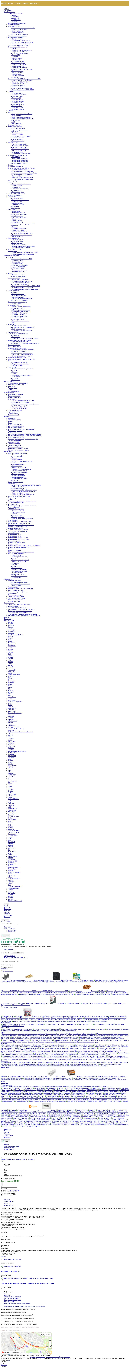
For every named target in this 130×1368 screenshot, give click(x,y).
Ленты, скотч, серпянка (15, 126)
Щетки (10, 549)
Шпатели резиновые (14, 544)
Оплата (6, 912)
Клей (9, 112)
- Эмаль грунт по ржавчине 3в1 (20, 311)
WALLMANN (12, 813)
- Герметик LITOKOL (17, 260)
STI (9, 778)
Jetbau (9, 693)
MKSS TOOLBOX (13, 727)
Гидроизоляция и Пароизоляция (17, 47)
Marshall (10, 722)
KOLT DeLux (12, 708)
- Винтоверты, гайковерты (19, 556)
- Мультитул (15, 563)
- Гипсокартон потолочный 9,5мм (21, 88)
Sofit (9, 772)
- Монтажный (15, 120)
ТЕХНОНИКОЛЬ (13, 888)
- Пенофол (14, 227)
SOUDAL (11, 773)
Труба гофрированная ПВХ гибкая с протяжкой (22, 614)
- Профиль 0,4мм (16, 176)
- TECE (13, 15)
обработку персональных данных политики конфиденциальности (50, 1357)
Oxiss (9, 737)
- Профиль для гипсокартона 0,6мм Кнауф (24, 173)
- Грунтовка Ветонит (17, 104)
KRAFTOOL (12, 711)
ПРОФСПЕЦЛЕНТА (14, 872)
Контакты (7, 917)
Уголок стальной (13, 413)
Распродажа (7, 619)
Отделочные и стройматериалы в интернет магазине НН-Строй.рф (24, 1306)
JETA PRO (11, 692)
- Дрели (13, 558)
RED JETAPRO (12, 752)
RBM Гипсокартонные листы (17, 751)
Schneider (10, 764)
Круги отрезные (13, 504)
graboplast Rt (11, 670)
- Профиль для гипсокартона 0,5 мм (22, 171)
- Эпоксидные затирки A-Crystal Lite (22, 287)
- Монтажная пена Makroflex (19, 145)
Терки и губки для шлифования (17, 531)
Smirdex (10, 770)
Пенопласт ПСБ (13, 861)
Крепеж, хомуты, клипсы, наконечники (20, 611)
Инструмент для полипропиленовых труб (20, 588)
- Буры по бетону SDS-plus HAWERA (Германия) (26, 485)
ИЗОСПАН (11, 842)
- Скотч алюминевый (17, 138)
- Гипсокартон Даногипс (18, 87)
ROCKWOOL (12, 756)
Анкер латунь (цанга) (14, 419)
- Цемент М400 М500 (17, 204)
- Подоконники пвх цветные (20, 364)
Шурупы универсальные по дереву (18, 450)
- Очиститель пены (17, 152)
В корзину (4, 1188)
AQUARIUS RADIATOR (15, 635)
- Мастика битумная (17, 71)
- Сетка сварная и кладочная (19, 188)
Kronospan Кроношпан (14, 713)
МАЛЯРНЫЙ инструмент (16, 509)
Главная (6, 1144)
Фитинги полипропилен (15, 599)
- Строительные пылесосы (19, 472)
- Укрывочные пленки (18, 475)
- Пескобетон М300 (17, 198)
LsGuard (10, 717)
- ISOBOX (14, 48)
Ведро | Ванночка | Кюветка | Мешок (19, 496)
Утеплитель (11, 209)
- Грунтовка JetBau (17, 93)
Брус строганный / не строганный (18, 383)
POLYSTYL (11, 741)
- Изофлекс (14, 56)
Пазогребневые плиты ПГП (16, 166)
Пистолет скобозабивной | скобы (18, 526)
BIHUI (10, 641)
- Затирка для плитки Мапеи (19, 284)
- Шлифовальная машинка (19, 576)
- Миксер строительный (18, 467)
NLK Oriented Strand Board (16, 729)
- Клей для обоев (16, 115)
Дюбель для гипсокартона (16, 426)
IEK (9, 689)
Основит (10, 628)
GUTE (10, 673)
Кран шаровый (12, 593)
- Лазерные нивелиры (17, 464)
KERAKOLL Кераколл (14, 701)
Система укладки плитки (15, 528)
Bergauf (10, 638)
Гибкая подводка (13, 587)
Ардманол (11, 625)
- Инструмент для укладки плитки (21, 461)
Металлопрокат (9, 392)
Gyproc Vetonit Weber (14, 674)
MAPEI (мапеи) (12, 721)
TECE (9, 787)
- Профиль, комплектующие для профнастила (25, 404)
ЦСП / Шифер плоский (15, 249)
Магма (10, 854)
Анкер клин (11, 418)
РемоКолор (11, 875)
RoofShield (11, 757)
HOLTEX (11, 679)
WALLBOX (11, 811)
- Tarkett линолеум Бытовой (19, 325)
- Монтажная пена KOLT (18, 144)
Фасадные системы (13, 238)
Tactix (9, 784)
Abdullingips (11, 631)
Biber (9, 639)
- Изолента (14, 131)
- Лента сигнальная (17, 134)
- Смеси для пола (16, 201)
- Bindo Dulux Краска (17, 318)
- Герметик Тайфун (17, 262)
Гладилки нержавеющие (15, 498)
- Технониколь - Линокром (19, 158)
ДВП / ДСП (11, 386)
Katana (10, 698)
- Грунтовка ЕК (16, 98)
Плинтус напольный (14, 345)
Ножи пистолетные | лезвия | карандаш (19, 521)
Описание (7, 1199)
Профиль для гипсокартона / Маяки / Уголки (21, 168)
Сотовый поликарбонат (15, 195)
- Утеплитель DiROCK (18, 212)
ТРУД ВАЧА (11, 893)
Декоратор (11, 829)
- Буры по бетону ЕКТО (18, 486)
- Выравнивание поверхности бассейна (23, 28)
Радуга (10, 874)
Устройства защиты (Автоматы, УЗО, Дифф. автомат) (24, 615)
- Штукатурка (15, 208)
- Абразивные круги (17, 455)
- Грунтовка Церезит (17, 101)
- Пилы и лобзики (16, 568)
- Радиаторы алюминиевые (19, 582)
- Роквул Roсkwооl (16, 220)
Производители (9, 620)
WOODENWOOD (13, 816)
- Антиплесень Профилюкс (19, 300)
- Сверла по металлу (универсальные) (22, 494)
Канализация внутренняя (15, 590)
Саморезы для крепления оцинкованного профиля (23, 439)
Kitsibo (10, 703)
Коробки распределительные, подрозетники (21, 609)
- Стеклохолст (15, 337)
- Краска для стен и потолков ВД (21, 306)
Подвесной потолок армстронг (17, 348)
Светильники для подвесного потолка (19, 612)
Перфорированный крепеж (16, 437)
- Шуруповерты (16, 577)
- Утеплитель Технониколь (19, 214)
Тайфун (10, 883)
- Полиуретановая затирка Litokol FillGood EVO (25, 286)
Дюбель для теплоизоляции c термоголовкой (21, 429)
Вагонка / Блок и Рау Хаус (16, 384)
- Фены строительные (17, 574)
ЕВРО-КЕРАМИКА (14, 830)
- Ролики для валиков (17, 517)
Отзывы (7, 1203)
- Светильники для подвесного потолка (23, 354)
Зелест (10, 837)
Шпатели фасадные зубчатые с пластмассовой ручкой (24, 545)
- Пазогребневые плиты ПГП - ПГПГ (22, 90)
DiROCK (10, 652)
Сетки (9, 182)
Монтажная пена (13, 142)
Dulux (9, 660)
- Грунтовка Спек (16, 106)
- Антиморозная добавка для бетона (22, 369)
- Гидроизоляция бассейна (19, 29)
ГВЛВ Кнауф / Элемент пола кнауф (18, 45)
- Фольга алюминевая (17, 230)
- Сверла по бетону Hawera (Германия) (23, 491)
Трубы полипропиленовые (16, 596)
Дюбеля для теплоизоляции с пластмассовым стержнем (24, 435)
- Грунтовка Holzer (17, 99)
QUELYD (11, 748)
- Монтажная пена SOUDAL (20, 149)
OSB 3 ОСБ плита (13, 391)
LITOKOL (11, 716)
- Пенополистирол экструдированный (22, 224)
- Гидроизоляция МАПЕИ (19, 51)
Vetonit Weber (12, 810)
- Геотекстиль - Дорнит (18, 63)
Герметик (10, 257)
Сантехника (7, 579)
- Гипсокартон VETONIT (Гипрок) (21, 80)
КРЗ (9, 850)
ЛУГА (9, 853)
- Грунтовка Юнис (16, 102)
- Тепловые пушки (16, 572)
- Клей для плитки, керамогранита (21, 117)
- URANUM (15, 16)
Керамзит (10, 110)
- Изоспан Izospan (16, 58)
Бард (9, 824)
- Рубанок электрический (19, 569)
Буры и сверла (12, 483)
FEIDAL (10, 668)
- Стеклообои (15, 335)
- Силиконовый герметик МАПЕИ (21, 259)
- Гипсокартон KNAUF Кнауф (20, 82)
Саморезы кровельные (14, 440)
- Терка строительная (17, 474)
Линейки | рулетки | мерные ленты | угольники (22, 506)
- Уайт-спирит (15, 380)
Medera (10, 724)
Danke (9, 647)
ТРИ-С (10, 891)
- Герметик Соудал (16, 263)
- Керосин (14, 372)
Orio (9, 733)
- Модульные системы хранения (21, 469)
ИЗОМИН (11, 840)
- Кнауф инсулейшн (17, 216)
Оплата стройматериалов (11, 1298)
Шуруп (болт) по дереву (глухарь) (18, 448)
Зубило (10, 499)
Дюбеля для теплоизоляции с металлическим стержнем (24, 434)
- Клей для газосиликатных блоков (21, 114)
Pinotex (10, 740)
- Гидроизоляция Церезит (19, 67)
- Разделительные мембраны (19, 53)
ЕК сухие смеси (12, 835)
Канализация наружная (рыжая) (17, 592)
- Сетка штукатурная (17, 192)
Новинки (7, 617)
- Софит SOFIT (15, 55)
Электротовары (9, 603)
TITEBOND (11, 795)
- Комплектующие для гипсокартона (22, 177)
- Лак (12, 322)
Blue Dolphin (11, 643)
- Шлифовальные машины (19, 478)
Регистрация (11, 931)
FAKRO (10, 666)
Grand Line (11, 671)
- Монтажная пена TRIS (18, 150)
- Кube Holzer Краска (17, 319)
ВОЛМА (10, 827)
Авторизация (12, 930)
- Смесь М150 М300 (17, 203)
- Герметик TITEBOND (18, 267)
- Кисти (13, 462)
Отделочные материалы (11, 255)
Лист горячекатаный (14, 396)
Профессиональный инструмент (17, 453)
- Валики (14, 458)
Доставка (7, 913)
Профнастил (11, 399)
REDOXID (11, 754)
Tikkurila (10, 792)
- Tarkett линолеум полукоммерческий (22, 327)
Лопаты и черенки (13, 507)
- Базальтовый (15, 211)
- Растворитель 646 (17, 376)
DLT (9, 654)
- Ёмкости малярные (17, 510)
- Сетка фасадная (16, 190)
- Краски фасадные (17, 239)
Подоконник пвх (13, 361)
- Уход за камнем (16, 303)
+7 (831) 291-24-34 (13, 1190)
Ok (9, 1360)
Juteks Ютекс (12, 697)
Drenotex (10, 658)
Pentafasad (11, 738)
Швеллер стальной (13, 415)
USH (9, 807)
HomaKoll (11, 682)
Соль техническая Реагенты (16, 193)
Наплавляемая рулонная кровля (17, 155)
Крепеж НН (11, 848)
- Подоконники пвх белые (19, 362)
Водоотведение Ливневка (15, 37)
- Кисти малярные (16, 515)
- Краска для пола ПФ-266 (19, 316)
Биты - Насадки (12, 520)
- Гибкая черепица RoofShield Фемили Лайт (24, 252)
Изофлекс (11, 843)
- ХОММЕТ (14, 21)
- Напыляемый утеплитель (19, 231)
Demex (10, 650)
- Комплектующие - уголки (19, 341)
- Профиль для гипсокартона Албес (22, 174)
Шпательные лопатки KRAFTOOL (18, 547)
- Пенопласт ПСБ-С (17, 222)
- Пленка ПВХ (15, 59)
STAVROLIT (12, 775)
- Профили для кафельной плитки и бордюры (25, 343)
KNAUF (10, 706)
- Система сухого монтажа (19, 169)
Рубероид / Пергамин (14, 181)
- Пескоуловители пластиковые (20, 40)
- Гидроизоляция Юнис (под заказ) (21, 69)
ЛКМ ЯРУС (11, 851)
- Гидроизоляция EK (17, 66)
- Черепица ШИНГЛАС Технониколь (22, 254)
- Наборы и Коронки (17, 488)
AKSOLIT (11, 633)
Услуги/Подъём (9, 915)
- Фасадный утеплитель (18, 217)
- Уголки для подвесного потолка (21, 356)
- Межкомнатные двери (18, 275)
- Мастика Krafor (16, 74)
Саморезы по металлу (14, 445)
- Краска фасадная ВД (17, 308)
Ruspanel (10, 760)
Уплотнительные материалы (16, 598)
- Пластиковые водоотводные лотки (22, 42)
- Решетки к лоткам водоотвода (20, 44)
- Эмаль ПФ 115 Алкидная (19, 313)
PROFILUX (11, 746)
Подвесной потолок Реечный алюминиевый (21, 359)
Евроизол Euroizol (13, 832)
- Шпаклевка (15, 206)
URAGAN (11, 803)
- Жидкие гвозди (16, 123)
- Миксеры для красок (18, 512)
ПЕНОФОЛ (11, 864)
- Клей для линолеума (17, 329)
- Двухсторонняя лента (18, 128)
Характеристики (9, 1201)
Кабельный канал (13, 606)
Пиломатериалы (9, 381)
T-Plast (10, 783)
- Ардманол (14, 77)
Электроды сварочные (14, 550)
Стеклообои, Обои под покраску (18, 333)
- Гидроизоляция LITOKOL (19, 64)
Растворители (12, 367)
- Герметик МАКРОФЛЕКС (19, 265)
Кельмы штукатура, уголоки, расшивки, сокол (22, 501)
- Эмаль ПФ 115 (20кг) (18, 314)
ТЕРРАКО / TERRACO (15, 886)
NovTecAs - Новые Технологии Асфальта (20, 732)
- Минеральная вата (17, 236)
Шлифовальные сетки (14, 536)
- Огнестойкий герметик (18, 268)
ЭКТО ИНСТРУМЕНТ (15, 901)
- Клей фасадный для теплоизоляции (22, 118)
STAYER (10, 776)
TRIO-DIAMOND (13, 799)
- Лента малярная (16, 133)
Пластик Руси (12, 869)
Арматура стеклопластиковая (16, 23)
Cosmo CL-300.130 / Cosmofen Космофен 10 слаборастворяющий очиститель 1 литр (27, 1283)
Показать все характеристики (13, 1175)
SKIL (9, 768)
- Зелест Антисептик (17, 294)
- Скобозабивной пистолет (19, 571)
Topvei (10, 797)
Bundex (10, 644)
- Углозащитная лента (17, 141)
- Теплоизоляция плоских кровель (21, 235)
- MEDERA (14, 292)
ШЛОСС (10, 899)
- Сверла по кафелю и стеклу (20, 493)
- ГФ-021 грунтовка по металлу (20, 310)
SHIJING (10, 767)
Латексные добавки (14, 125)
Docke (9, 655)
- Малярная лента (16, 466)
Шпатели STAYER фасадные (16, 542)
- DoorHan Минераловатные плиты (22, 233)
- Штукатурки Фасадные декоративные (23, 246)
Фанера (10, 389)
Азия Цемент (12, 819)
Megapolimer (11, 725)
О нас (6, 905)
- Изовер (13, 219)
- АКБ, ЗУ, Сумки (16, 555)
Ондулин (10, 165)
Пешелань (11, 866)
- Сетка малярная (16, 185)
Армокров (11, 823)
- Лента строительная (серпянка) (21, 136)
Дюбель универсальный (15, 431)
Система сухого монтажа (15, 13)
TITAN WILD (12, 794)
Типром (10, 889)
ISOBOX (10, 690)
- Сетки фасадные (16, 243)
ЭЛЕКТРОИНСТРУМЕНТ (16, 553)
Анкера (10, 421)
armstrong (10, 636)
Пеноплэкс (11, 862)
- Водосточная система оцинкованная (22, 400)
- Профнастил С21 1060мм (19, 407)
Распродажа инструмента (15, 482)
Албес (9, 821)
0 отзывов (6, 1165)
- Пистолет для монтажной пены (21, 153)
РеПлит (10, 877)
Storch (9, 780)
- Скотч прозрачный (17, 139)
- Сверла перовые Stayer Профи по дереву (24, 490)
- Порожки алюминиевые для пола (21, 330)
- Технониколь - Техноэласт (19, 161)
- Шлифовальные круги (18, 477)
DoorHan (10, 657)
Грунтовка (11, 91)
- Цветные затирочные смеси (20, 34)
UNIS (9, 802)
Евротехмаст (11, 834)
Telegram (3, 1256)
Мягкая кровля (12, 251)
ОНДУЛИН (11, 859)
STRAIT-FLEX (12, 781)
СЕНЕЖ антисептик (14, 878)
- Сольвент (14, 378)
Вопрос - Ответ (9, 1205)
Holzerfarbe (11, 681)
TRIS (9, 800)
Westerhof (10, 815)
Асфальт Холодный (14, 24)
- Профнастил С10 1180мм (19, 405)
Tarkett (10, 786)
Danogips (10, 649)
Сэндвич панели (9, 1149)
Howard (10, 686)
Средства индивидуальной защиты (18, 529)
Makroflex (11, 719)
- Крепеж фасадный (17, 241)
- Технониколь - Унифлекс (19, 163)
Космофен (11, 1259)
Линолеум (11, 324)
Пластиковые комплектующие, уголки (19, 340)
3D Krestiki (11, 630)
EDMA (10, 663)
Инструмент (8, 451)
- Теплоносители (16, 585)
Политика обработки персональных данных (17, 1303)
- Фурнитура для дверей (18, 276)
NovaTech (11, 730)
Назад (6, 8)
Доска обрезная (12, 388)
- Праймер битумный (17, 75)
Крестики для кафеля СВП (16, 502)
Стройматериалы (9, 12)
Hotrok (10, 684)
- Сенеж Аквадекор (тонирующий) (21, 298)
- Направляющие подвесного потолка (22, 349)
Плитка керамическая (14, 346)
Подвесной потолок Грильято (17, 357)
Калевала (10, 845)
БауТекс (10, 826)
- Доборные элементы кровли (20, 402)
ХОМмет (10, 896)
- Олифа (13, 373)
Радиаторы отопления (14, 580)
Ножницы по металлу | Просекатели (19, 523)
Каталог (8, 967)
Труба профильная (13, 412)
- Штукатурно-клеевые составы (20, 247)
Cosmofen (18, 1259)
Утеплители (7, 10)
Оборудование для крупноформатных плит (21, 552)
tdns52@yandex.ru (9, 949)
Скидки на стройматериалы (12, 1300)
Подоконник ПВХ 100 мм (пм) (10, 1271)
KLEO (10, 705)
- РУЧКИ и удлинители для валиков (22, 518)
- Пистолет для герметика (19, 270)
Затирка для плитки (14, 278)
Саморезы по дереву (14, 443)
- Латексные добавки (17, 32)
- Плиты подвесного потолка (20, 351)
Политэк (10, 870)
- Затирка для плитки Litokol (19, 279)
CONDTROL (12, 646)
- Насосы (14, 564)
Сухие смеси (11, 196)
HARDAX (11, 676)
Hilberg (10, 678)
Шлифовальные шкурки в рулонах (18, 539)
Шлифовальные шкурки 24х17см (18, 537)
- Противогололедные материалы (21, 375)
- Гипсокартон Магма (17, 83)
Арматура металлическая (15, 394)
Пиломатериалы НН (14, 867)
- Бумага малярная (16, 456)
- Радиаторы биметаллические (20, 584)
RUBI (9, 759)
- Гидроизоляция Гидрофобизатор (21, 50)
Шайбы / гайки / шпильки (15, 447)
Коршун (10, 846)
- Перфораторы (15, 566)
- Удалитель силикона (17, 271)
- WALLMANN (16, 20)
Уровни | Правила (13, 533)
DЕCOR (10, 662)
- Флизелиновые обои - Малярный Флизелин (24, 338)
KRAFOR (11, 709)
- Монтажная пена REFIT (19, 147)
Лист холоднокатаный (14, 397)
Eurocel (10, 665)
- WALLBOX (15, 18)
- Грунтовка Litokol (17, 96)
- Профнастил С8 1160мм (19, 408)
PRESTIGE (11, 744)
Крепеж (6, 416)
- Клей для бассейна (17, 31)
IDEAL (10, 687)
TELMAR (11, 789)
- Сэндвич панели (16, 365)
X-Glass (10, 818)
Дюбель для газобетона (15, 424)
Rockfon (10, 623)
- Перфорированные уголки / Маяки (22, 179)
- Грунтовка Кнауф (17, 107)
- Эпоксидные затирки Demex (20, 282)
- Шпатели (14, 480)
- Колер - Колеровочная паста (20, 321)
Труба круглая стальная (15, 410)
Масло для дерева (13, 332)
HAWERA (11, 622)
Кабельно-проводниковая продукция (19, 604)
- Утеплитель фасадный (18, 244)
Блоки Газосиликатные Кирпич (17, 36)
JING (9, 695)
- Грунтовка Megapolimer (18, 94)
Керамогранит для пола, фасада (17, 302)
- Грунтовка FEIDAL (17, 109)
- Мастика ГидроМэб (17, 72)
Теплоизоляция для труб (15, 595)
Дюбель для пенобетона (15, 427)
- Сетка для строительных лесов (21, 184)
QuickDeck (11, 749)
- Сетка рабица (15, 187)
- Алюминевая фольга (17, 61)
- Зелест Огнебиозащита (18, 295)
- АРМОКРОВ (15, 157)
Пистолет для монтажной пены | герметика (21, 525)
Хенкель (10, 894)
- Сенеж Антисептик (17, 297)
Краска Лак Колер (13, 305)
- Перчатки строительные (19, 470)
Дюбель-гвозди (12, 432)
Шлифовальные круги (14, 534)
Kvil (9, 714)
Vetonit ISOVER (12, 808)
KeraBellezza (11, 700)
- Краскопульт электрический (20, 560)
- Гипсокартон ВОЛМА (18, 85)
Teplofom (10, 791)
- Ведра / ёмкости (16, 459)
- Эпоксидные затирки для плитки (21, 281)
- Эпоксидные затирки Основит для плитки (24, 289)
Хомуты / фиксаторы (14, 601)
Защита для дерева (13, 290)
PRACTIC (11, 743)
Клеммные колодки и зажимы (17, 607)
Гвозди (10, 423)
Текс (9, 885)
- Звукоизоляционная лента (19, 130)
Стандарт (10, 880)
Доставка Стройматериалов (12, 1296)
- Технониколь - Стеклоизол (19, 160)
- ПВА (13, 122)
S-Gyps (10, 762)
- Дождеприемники (17, 39)
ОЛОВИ (10, 858)
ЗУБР (9, 838)
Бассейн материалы (14, 26)
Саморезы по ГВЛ (13, 442)
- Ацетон (14, 370)
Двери (10, 273)
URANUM (11, 805)
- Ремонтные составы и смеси (20, 200)
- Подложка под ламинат (18, 228)
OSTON (10, 735)
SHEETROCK (12, 765)
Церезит (10, 897)
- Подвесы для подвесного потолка (21, 353)
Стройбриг (11, 881)
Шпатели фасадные (14, 541)
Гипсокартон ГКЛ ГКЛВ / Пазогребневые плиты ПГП (24, 79)
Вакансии (7, 907)
